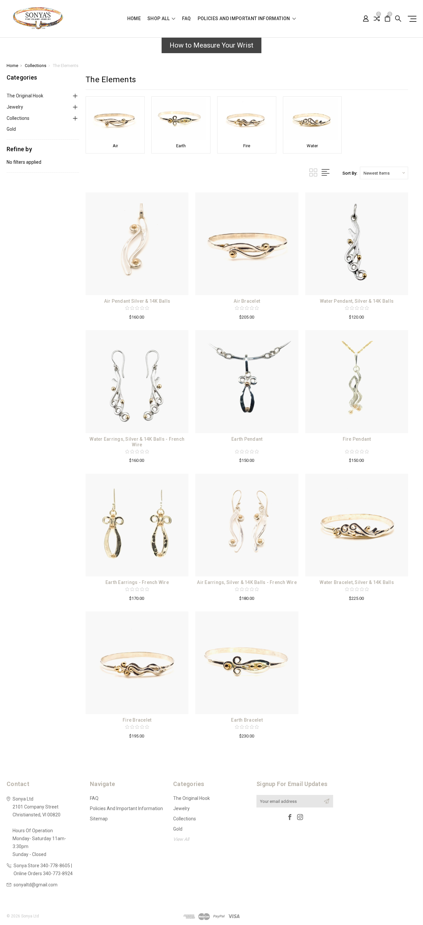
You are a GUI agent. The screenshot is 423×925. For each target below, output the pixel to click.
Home (134, 18)
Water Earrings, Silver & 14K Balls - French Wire (137, 441)
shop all (159, 18)
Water (312, 145)
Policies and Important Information (244, 18)
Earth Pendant (246, 439)
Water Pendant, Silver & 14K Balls (357, 301)
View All (181, 839)
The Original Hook (25, 95)
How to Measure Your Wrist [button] (211, 45)
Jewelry (15, 107)
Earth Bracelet (247, 720)
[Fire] (246, 119)
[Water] (312, 119)
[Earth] (181, 119)
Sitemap (99, 818)
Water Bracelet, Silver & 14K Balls (357, 582)
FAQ (186, 18)
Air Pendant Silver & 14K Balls (137, 301)
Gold (11, 129)
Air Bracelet (247, 301)
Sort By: (349, 173)
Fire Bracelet (137, 720)
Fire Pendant (357, 439)
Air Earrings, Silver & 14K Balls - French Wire (247, 582)
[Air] (115, 119)
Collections (18, 118)
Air (115, 145)
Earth (181, 145)
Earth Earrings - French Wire (137, 582)
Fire (246, 145)
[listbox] (384, 173)
